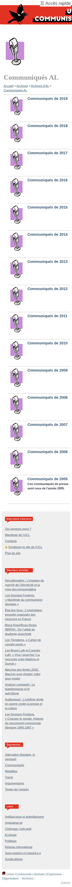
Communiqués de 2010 (48, 343)
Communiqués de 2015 (48, 207)
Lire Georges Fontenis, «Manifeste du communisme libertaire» (23, 600)
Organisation (10, 878)
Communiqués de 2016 (48, 180)
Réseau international (18, 847)
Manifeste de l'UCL (17, 535)
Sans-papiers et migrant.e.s (23, 853)
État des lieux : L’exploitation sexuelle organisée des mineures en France (23, 615)
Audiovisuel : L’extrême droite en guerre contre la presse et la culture (24, 704)
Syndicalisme (14, 859)
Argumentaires (14, 783)
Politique (11, 841)
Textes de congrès (17, 789)
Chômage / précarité (18, 828)
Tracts (9, 777)
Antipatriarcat (13, 822)
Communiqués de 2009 (48, 370)
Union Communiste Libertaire (25, 874)
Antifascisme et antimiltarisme (24, 816)
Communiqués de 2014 (48, 234)
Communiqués (14, 765)
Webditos (11, 771)
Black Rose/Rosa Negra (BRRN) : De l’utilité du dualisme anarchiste (21, 630)
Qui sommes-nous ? (18, 529)
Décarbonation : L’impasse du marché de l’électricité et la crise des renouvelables (24, 585)
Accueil (8, 86)
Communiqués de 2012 (48, 289)
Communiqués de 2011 (47, 316)
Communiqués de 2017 (48, 153)
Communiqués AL (15, 90)
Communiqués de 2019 (48, 99)
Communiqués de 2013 (48, 262)
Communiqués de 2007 (48, 425)
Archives (22, 86)
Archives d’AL (40, 86)
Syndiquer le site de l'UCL (25, 547)
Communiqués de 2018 (48, 126)
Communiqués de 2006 (48, 452)
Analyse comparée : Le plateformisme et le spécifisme (20, 689)
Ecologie (11, 835)
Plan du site (12, 553)
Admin (66, 882)
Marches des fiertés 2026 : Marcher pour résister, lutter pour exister (22, 674)
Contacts (11, 541)
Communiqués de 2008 (48, 397)
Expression (54, 874)
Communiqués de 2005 (48, 479)
